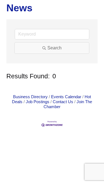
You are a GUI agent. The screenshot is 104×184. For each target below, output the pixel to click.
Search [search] (54, 48)
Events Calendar (66, 96)
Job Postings (37, 101)
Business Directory (30, 96)
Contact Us (63, 101)
